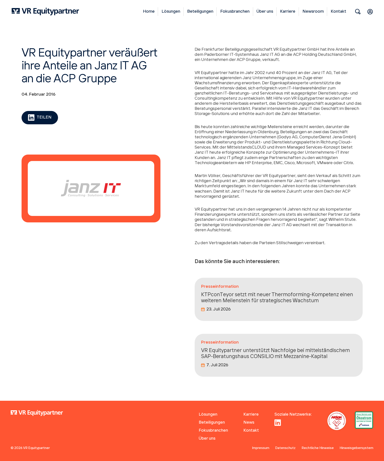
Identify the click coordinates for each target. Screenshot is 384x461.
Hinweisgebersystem (356, 448)
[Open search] (357, 11)
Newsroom (313, 11)
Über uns (264, 11)
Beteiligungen (200, 11)
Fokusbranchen (235, 11)
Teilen (44, 117)
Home (149, 11)
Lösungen (171, 11)
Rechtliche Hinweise (318, 448)
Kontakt (338, 11)
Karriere (287, 11)
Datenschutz (285, 448)
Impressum (260, 448)
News (248, 422)
